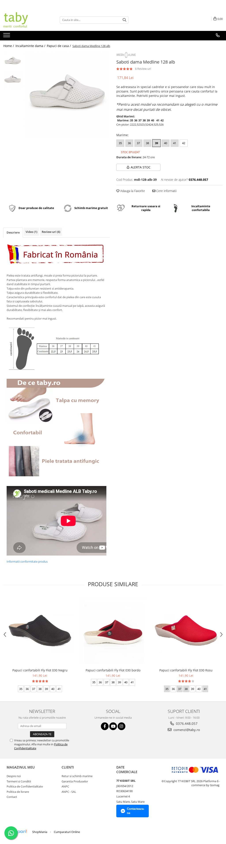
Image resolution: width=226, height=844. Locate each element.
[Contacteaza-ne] (218, 35)
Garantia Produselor (75, 781)
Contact (12, 797)
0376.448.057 (186, 723)
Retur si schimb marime (77, 776)
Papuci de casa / (59, 46)
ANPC (65, 786)
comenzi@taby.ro (186, 729)
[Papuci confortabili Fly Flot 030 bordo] (113, 630)
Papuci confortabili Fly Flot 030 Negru (40, 670)
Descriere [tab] (13, 232)
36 (129, 143)
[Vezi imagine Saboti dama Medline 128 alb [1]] (13, 79)
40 (165, 143)
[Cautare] (124, 20)
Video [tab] (31, 232)
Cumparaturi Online (67, 832)
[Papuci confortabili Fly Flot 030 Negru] (40, 631)
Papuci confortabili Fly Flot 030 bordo (113, 670)
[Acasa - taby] (25, 20)
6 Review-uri (143, 69)
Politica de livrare (18, 792)
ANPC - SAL (69, 792)
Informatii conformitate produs (27, 561)
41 (174, 143)
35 (120, 143)
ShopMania (39, 832)
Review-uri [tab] (51, 232)
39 (156, 143)
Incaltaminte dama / (30, 46)
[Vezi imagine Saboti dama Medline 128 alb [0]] (13, 61)
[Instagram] (121, 726)
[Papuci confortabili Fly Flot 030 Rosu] (186, 631)
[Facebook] (105, 726)
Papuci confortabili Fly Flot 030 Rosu (186, 670)
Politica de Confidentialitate (25, 786)
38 (147, 143)
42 (183, 143)
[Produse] (7, 36)
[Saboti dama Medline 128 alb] (67, 94)
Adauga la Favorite (132, 191)
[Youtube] (113, 726)
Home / (9, 46)
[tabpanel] (67, 94)
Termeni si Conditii (19, 781)
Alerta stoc (141, 167)
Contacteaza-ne (135, 811)
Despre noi (14, 776)
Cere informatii (166, 191)
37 (138, 143)
